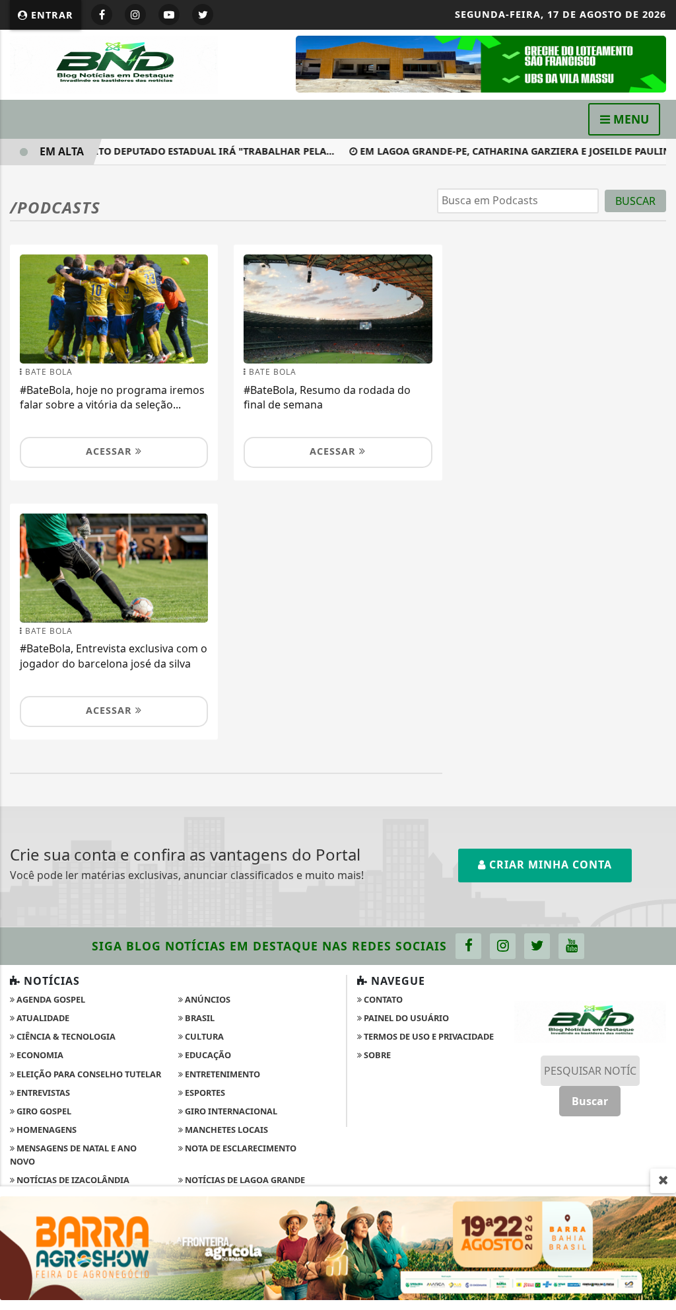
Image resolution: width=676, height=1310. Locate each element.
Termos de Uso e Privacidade (428, 1036)
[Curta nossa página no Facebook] (468, 946)
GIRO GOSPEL (43, 1111)
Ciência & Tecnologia (65, 1036)
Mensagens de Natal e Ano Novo (73, 1154)
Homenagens (46, 1130)
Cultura (203, 1036)
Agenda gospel (50, 999)
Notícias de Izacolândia (72, 1180)
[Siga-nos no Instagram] (503, 946)
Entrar (50, 15)
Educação (207, 1055)
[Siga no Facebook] (101, 14)
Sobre (376, 1055)
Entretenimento (221, 1074)
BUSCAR (635, 201)
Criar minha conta (549, 864)
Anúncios (206, 999)
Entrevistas (42, 1092)
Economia (39, 1055)
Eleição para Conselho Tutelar (88, 1074)
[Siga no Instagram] (135, 14)
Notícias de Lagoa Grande (244, 1180)
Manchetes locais (225, 1130)
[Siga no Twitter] (202, 14)
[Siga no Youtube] (169, 14)
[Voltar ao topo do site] (656, 785)
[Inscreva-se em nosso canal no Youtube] (571, 946)
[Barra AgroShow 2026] (338, 1247)
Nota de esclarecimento (239, 1148)
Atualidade (42, 1018)
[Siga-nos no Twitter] (537, 946)
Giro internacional (230, 1111)
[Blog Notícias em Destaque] (114, 63)
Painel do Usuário (405, 1018)
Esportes (204, 1092)
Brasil (199, 1018)
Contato (382, 999)
